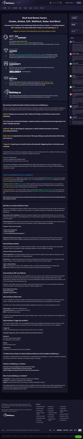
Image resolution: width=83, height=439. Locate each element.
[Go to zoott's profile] (71, 54)
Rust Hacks (51, 408)
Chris (73, 41)
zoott (74, 54)
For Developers (30, 430)
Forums (36, 8)
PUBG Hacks (51, 414)
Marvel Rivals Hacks (41, 418)
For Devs (42, 8)
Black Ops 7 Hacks (64, 416)
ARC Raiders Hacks (64, 418)
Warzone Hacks (40, 408)
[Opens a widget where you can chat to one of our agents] (78, 436)
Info (3, 8)
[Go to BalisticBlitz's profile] (71, 117)
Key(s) (20, 8)
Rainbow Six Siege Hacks (40, 413)
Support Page (36, 430)
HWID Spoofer (63, 420)
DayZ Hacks (51, 410)
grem (74, 87)
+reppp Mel (74, 116)
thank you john (75, 63)
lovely (73, 86)
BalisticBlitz (76, 118)
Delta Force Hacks (41, 416)
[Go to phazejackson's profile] (71, 106)
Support (30, 8)
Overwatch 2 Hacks (53, 412)
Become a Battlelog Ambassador (21, 430)
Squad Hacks (63, 408)
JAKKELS (75, 64)
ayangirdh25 (76, 94)
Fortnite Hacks (40, 410)
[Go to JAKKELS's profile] (71, 64)
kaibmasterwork (77, 76)
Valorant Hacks (40, 422)
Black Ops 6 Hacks (64, 414)
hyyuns (73, 31)
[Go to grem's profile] (71, 87)
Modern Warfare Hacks (63, 411)
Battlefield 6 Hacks (41, 406)
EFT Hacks (39, 420)
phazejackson (76, 107)
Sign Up (78, 2)
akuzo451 (75, 42)
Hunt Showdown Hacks (51, 419)
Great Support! (75, 105)
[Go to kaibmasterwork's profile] (71, 76)
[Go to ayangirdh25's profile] (71, 94)
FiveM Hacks (63, 406)
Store (9, 8)
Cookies (3, 430)
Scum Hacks (51, 416)
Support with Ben (75, 53)
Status (14, 8)
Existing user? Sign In (69, 2)
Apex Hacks (51, 406)
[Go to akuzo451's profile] (71, 42)
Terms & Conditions (10, 430)
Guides (25, 8)
